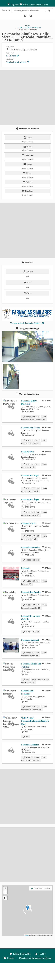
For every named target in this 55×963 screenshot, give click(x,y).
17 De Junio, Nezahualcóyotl (29, 27)
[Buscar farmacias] (49, 10)
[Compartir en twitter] (30, 15)
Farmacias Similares (30, 745)
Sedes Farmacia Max (34, 465)
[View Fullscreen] (5, 898)
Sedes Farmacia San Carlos (34, 442)
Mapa (25, 5)
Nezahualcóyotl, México (16, 62)
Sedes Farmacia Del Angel (34, 489)
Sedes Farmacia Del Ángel (34, 513)
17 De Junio (11, 56)
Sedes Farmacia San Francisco (34, 708)
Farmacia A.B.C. (28, 523)
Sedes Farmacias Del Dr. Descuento (34, 418)
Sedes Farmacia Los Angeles (34, 606)
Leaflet (27, 935)
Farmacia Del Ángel (30, 499)
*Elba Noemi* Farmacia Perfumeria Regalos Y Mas (35, 721)
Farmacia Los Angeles (30, 592)
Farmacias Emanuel (30, 640)
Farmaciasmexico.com (38, 5)
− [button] (5, 892)
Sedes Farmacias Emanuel (34, 654)
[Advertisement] (27, 97)
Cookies (41, 954)
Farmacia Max (27, 452)
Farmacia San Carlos (30, 428)
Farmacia (25, 568)
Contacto (10, 958)
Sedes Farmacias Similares (34, 759)
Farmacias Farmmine (30, 547)
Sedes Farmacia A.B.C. (34, 537)
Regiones (14, 5)
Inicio (27, 26)
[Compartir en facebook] (24, 15)
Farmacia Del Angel (29, 475)
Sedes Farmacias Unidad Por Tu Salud (35, 681)
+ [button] (5, 888)
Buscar (5, 10)
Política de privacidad (22, 954)
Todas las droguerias (41, 888)
